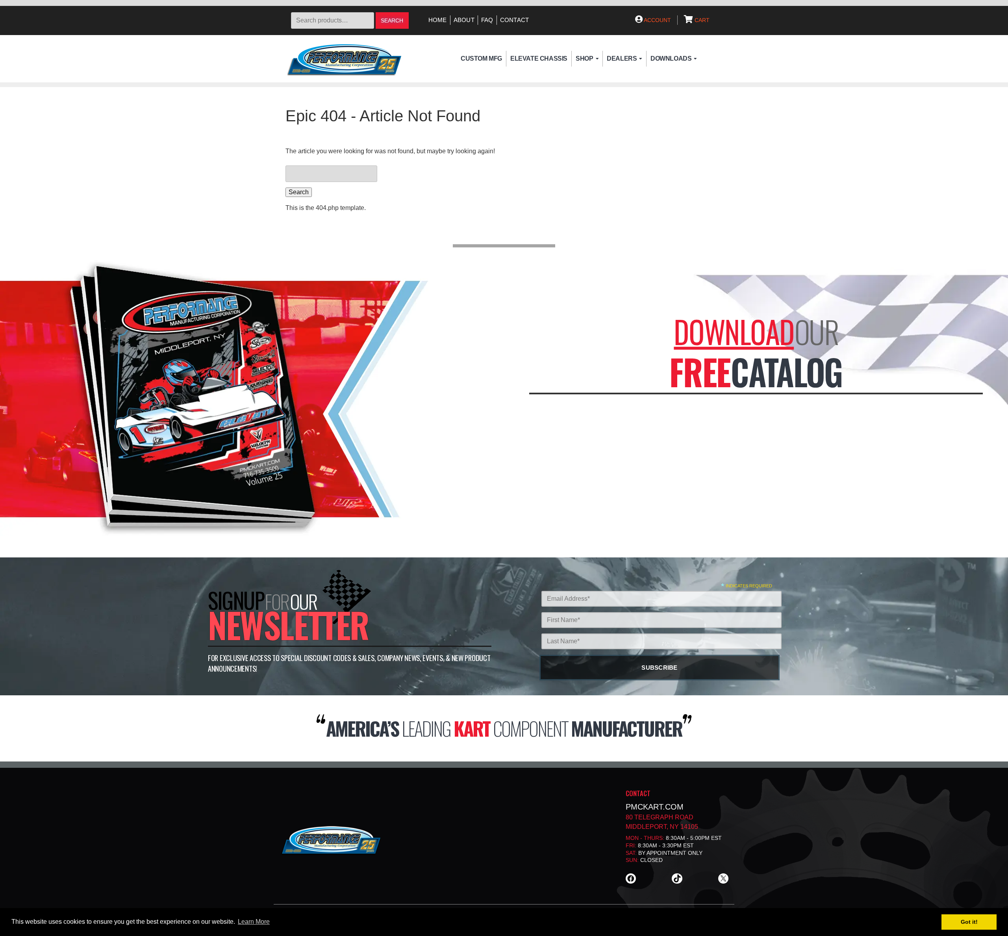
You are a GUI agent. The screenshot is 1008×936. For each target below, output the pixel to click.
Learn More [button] (254, 921)
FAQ (487, 20)
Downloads (670, 58)
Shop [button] (584, 58)
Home (437, 20)
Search (392, 21)
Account (657, 20)
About (464, 20)
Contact (514, 20)
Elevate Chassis (538, 58)
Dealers (622, 58)
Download (734, 331)
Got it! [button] (969, 922)
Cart (701, 20)
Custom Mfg (481, 58)
